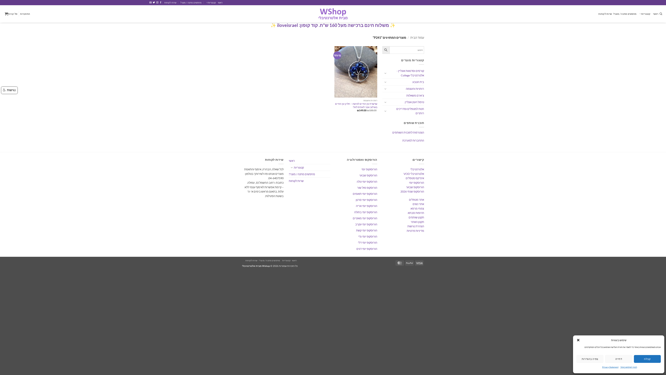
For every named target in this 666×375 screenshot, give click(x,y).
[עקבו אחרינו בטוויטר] (154, 2)
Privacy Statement (610, 367)
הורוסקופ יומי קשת (366, 230)
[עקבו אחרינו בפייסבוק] (161, 2)
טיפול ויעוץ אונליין (414, 102)
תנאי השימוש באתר (628, 367)
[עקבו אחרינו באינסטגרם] (157, 2)
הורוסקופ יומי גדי (367, 236)
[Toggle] (385, 73)
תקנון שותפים (416, 217)
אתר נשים (418, 204)
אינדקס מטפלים (415, 178)
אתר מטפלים (416, 199)
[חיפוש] (661, 14)
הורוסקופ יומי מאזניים (365, 218)
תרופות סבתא (416, 212)
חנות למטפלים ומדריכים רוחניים (410, 111)
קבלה (647, 358)
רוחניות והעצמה (415, 88)
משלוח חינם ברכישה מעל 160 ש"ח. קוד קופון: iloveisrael (333, 25)
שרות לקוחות (170, 2)
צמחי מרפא (417, 208)
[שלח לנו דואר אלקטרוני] (151, 2)
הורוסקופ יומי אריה (366, 205)
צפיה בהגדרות (590, 358)
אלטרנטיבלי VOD (414, 173)
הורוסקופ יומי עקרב (366, 224)
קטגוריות (212, 2)
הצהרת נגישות (415, 226)
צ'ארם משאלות (415, 95)
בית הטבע (418, 82)
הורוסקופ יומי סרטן (366, 199)
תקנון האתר (417, 221)
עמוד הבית (417, 37)
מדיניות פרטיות (415, 230)
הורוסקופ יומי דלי (367, 242)
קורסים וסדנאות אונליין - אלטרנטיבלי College (410, 73)
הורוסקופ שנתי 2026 (412, 191)
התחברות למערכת (413, 140)
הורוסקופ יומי (416, 182)
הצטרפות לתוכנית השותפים (408, 132)
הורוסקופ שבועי (415, 187)
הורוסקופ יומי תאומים (365, 193)
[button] (578, 340)
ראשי (220, 2)
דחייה (618, 358)
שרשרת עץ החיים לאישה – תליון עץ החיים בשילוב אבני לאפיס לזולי (356, 105)
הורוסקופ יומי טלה (367, 181)
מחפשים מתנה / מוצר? (191, 2)
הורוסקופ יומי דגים (366, 248)
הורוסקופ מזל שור (367, 187)
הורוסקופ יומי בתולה (365, 212)
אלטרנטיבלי (417, 169)
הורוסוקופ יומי (369, 169)
